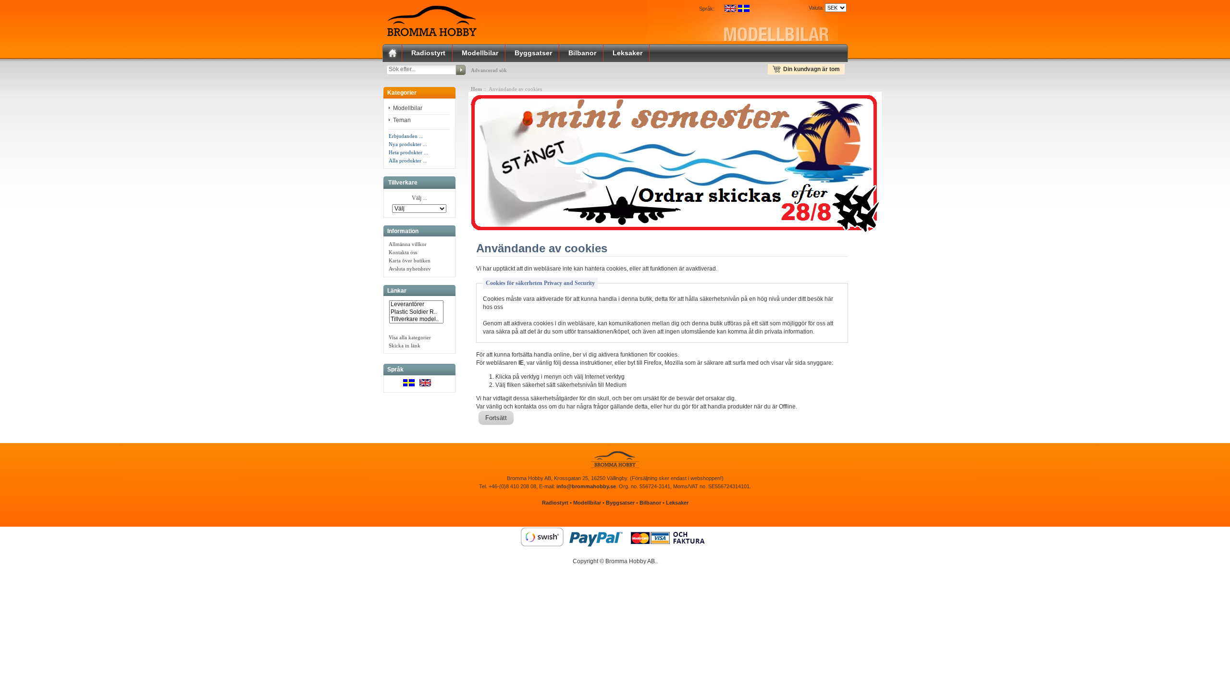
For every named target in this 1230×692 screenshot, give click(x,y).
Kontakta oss (403, 252)
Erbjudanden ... (406, 136)
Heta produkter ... (408, 152)
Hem (476, 89)
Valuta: (815, 8)
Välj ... (419, 198)
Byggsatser (533, 53)
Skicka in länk (404, 345)
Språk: (706, 9)
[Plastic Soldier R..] (416, 312)
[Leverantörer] (416, 304)
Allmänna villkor (408, 244)
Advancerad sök (489, 70)
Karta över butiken (409, 260)
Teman (402, 120)
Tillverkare (403, 182)
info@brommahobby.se (586, 486)
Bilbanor (582, 53)
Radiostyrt (428, 53)
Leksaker (627, 53)
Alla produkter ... (408, 160)
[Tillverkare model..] (416, 319)
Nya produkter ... (408, 144)
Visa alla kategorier (410, 337)
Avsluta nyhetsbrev (410, 269)
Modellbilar (480, 53)
